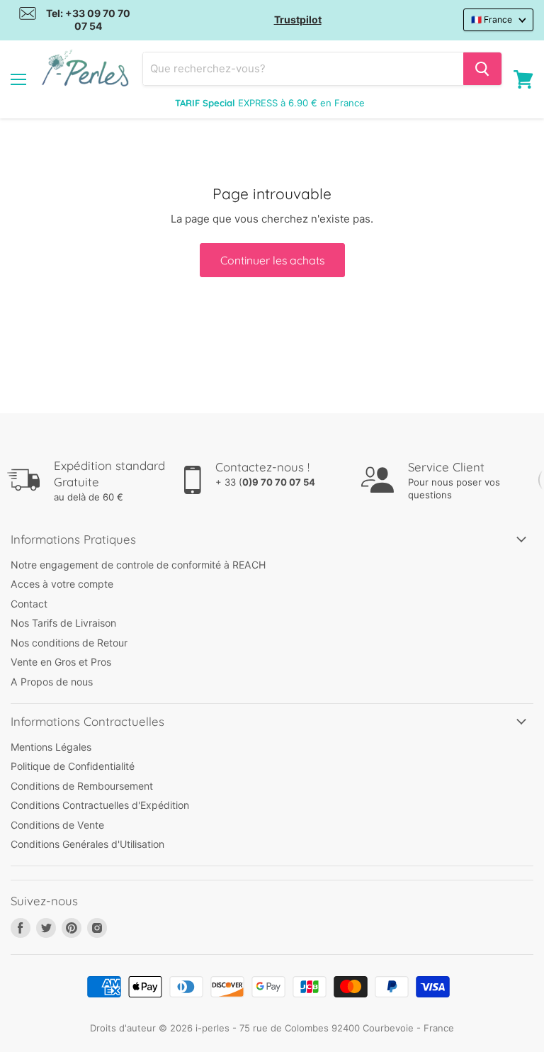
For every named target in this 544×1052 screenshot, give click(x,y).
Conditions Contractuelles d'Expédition (100, 805)
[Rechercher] (482, 68)
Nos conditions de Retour (69, 643)
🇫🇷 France (491, 19)
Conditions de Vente (57, 825)
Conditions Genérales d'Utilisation (87, 844)
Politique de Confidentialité (73, 766)
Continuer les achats (272, 260)
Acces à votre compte (62, 584)
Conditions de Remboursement (82, 786)
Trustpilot (298, 19)
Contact (29, 604)
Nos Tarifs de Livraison (63, 623)
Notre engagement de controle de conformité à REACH (138, 565)
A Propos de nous (52, 682)
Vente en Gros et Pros (61, 662)
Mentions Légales (51, 747)
